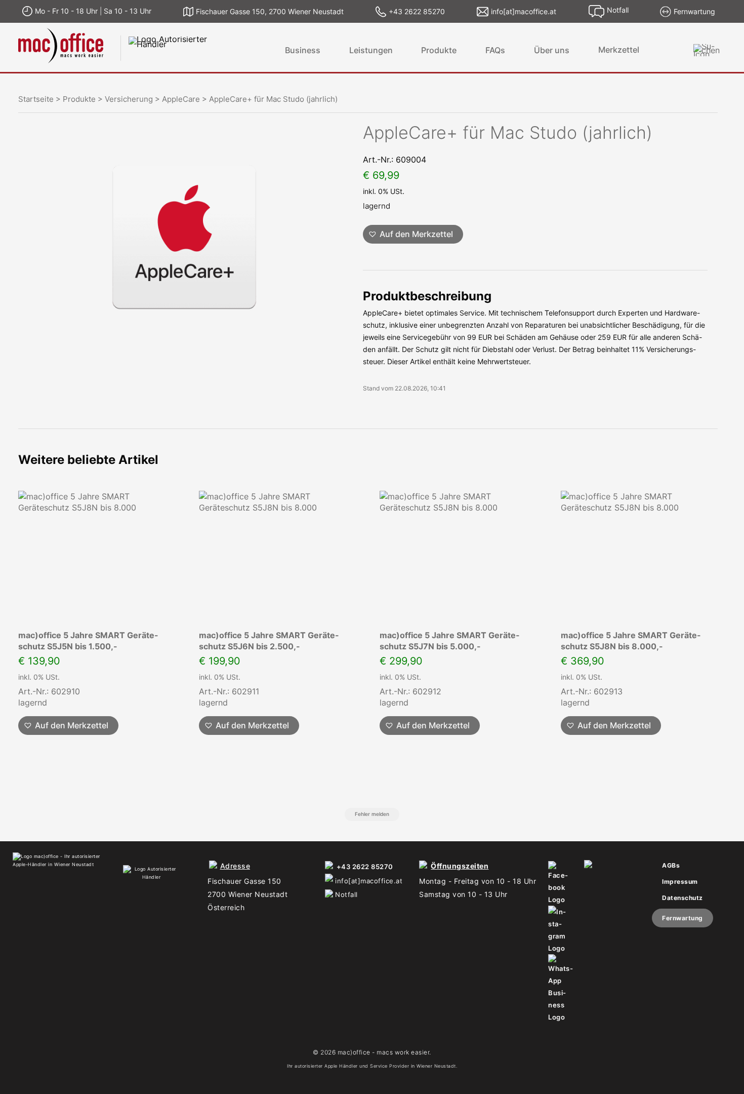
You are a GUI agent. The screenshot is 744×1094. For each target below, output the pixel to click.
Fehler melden (372, 814)
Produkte (439, 50)
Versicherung (129, 99)
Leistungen (371, 50)
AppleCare (181, 99)
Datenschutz (682, 898)
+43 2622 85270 (365, 867)
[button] (413, 234)
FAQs (495, 50)
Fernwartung (682, 918)
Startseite (36, 99)
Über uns (551, 50)
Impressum (680, 881)
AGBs (671, 865)
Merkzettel (618, 50)
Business (302, 50)
